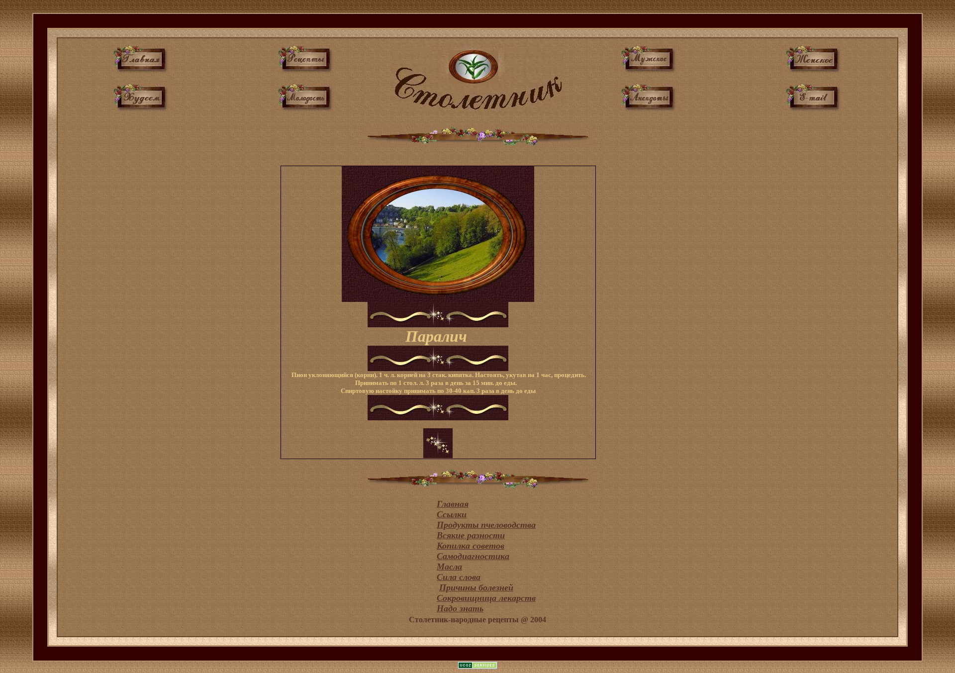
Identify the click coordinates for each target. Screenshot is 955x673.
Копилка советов (470, 546)
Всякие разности (471, 535)
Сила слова (458, 577)
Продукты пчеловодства (486, 525)
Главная (453, 504)
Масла (449, 567)
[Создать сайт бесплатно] (477, 666)
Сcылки (452, 514)
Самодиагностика (473, 556)
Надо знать (460, 608)
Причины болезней (476, 587)
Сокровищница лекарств (486, 598)
